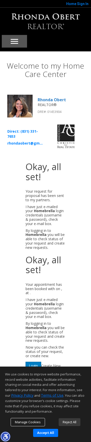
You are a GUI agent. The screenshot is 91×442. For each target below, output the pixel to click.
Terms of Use (52, 395)
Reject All (69, 422)
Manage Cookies (28, 422)
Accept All (45, 432)
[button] (5, 436)
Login (33, 365)
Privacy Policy (22, 395)
